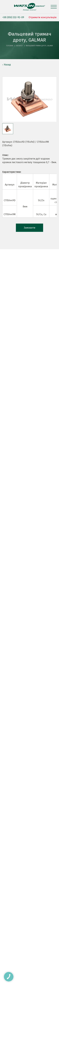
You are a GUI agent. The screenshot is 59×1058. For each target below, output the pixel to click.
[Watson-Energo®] (29, 7)
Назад (7, 64)
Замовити (29, 227)
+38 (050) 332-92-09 (13, 17)
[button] (7, 128)
